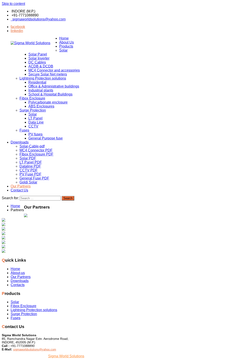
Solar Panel (37, 54)
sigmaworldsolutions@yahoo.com (38, 19)
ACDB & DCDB (40, 66)
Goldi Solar (28, 182)
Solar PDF (28, 158)
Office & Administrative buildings (53, 86)
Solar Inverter (38, 58)
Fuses (24, 130)
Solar (63, 50)
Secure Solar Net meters (47, 74)
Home (64, 38)
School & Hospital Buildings (50, 94)
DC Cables (37, 62)
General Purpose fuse (45, 138)
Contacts (18, 285)
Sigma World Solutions (66, 356)
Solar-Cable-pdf (32, 146)
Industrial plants (40, 90)
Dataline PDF (30, 166)
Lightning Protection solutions (43, 78)
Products (66, 46)
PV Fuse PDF (30, 174)
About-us (18, 273)
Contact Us (19, 190)
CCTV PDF (29, 170)
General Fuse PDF (34, 178)
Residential (37, 82)
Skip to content (13, 4)
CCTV (33, 126)
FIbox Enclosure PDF (36, 154)
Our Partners (21, 186)
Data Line (36, 122)
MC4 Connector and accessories (54, 70)
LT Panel (35, 118)
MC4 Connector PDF (36, 150)
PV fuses (35, 134)
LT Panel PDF (31, 162)
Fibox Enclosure (32, 98)
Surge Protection (33, 110)
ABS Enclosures (41, 106)
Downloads (20, 142)
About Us (66, 42)
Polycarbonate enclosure (48, 102)
